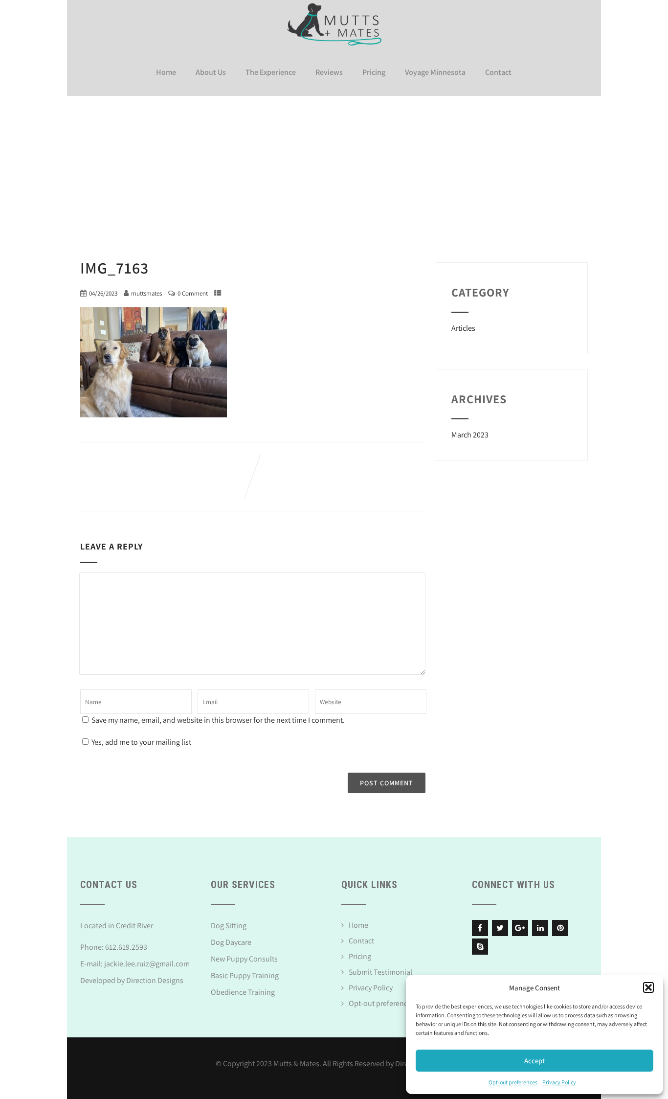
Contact (498, 72)
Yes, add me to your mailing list (140, 742)
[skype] (480, 947)
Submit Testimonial (380, 972)
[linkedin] (540, 928)
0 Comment (193, 293)
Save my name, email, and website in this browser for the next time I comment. (218, 720)
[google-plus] (520, 928)
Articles (463, 328)
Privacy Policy (559, 1082)
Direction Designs (154, 980)
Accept (534, 1060)
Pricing (373, 72)
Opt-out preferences (513, 1082)
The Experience (270, 72)
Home (166, 72)
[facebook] (480, 928)
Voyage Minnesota (435, 72)
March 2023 (470, 435)
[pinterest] (560, 928)
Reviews (329, 72)
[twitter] (500, 928)
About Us (211, 72)
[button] (648, 987)
